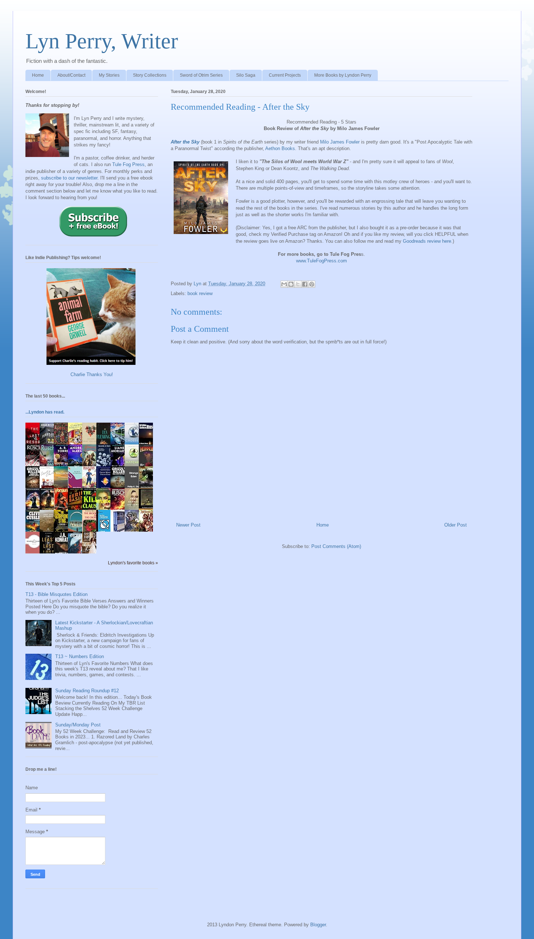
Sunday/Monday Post (78, 725)
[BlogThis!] (291, 284)
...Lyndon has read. (44, 412)
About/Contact (71, 75)
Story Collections (149, 75)
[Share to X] (298, 284)
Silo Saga (245, 75)
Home (38, 75)
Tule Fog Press (128, 164)
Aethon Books (280, 148)
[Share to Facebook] (304, 284)
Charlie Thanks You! (91, 374)
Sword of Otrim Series (201, 75)
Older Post (455, 525)
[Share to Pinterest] (311, 284)
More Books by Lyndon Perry (342, 75)
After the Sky (185, 142)
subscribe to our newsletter (69, 178)
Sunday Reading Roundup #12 (87, 690)
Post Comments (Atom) (336, 546)
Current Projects (285, 75)
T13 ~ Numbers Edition (79, 656)
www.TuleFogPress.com (321, 260)
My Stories (109, 75)
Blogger (318, 924)
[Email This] (284, 284)
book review (200, 293)
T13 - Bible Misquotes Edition (56, 594)
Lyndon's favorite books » (133, 562)
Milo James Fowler (340, 142)
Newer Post (188, 525)
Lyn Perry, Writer (101, 41)
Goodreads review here (427, 241)
